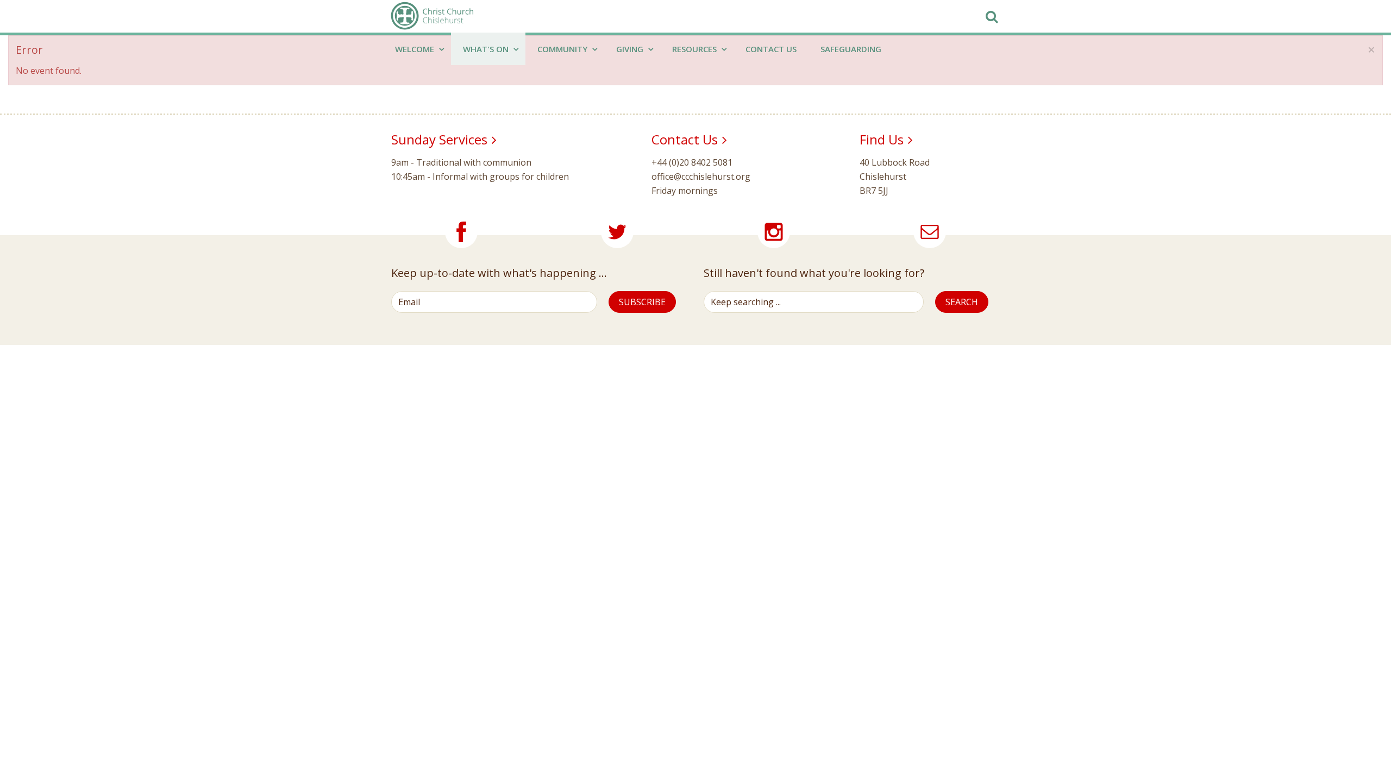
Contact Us (771, 48)
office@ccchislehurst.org (700, 176)
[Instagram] (773, 232)
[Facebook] (461, 232)
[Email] (929, 232)
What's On (487, 48)
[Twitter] (617, 232)
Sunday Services (439, 139)
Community (563, 48)
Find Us (882, 139)
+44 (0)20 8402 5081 (691, 162)
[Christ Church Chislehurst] (432, 16)
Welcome (415, 48)
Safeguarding (850, 48)
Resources (695, 48)
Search (961, 302)
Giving (631, 48)
